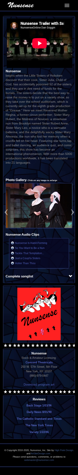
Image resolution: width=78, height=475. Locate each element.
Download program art (39, 384)
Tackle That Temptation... (29, 253)
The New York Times (39, 425)
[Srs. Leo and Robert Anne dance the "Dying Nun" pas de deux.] (39, 205)
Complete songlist (19, 276)
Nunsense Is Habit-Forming (31, 243)
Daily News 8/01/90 (39, 412)
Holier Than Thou (25, 263)
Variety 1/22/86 (39, 432)
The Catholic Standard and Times (39, 418)
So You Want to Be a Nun (30, 248)
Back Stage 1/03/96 (39, 405)
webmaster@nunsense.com (39, 460)
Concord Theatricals (39, 362)
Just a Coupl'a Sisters (27, 258)
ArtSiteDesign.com (40, 453)
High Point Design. (64, 450)
